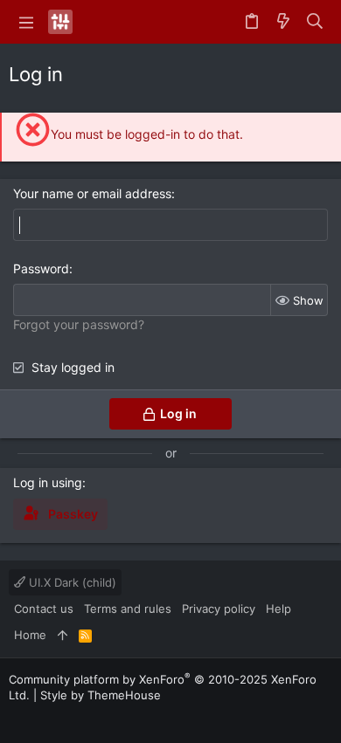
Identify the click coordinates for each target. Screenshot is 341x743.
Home (30, 635)
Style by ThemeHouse (100, 695)
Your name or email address (92, 193)
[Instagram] (43, 716)
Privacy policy (218, 609)
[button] (26, 22)
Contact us (43, 609)
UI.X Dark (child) (70, 582)
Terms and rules (127, 609)
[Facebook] (16, 716)
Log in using (47, 482)
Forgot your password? (78, 324)
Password (41, 268)
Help (278, 609)
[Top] (62, 635)
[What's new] (283, 22)
